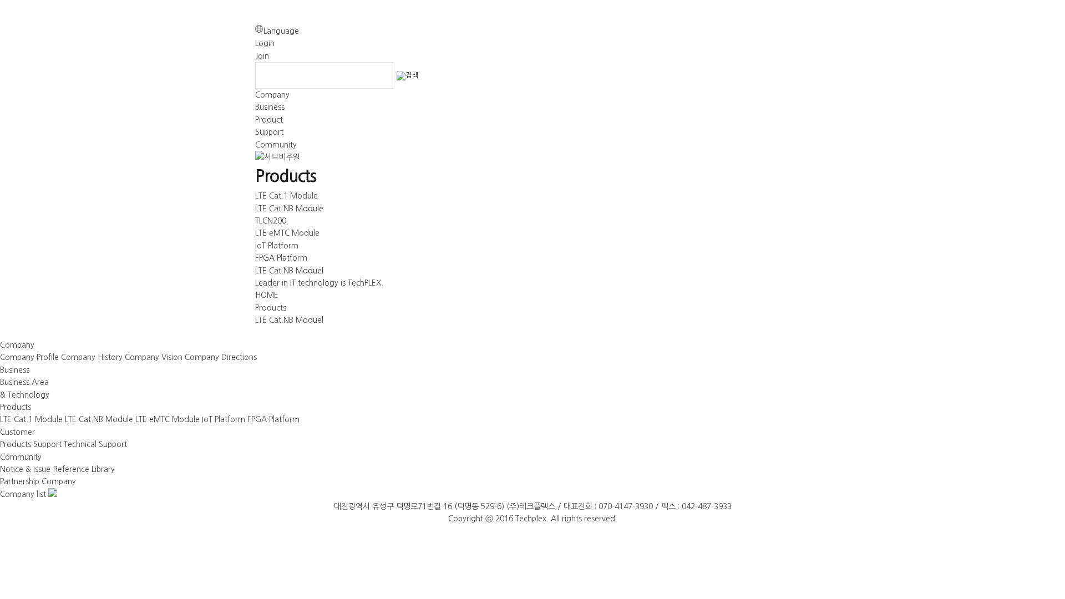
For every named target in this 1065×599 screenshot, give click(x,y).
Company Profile (29, 357)
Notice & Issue (25, 469)
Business (270, 107)
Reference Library (84, 469)
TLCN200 (270, 221)
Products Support (31, 444)
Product (269, 120)
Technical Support (95, 444)
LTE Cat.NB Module (289, 208)
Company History (92, 357)
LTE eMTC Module (287, 233)
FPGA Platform (281, 258)
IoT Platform (276, 246)
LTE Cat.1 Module (286, 196)
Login (265, 43)
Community (276, 145)
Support (269, 132)
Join (262, 56)
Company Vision (153, 357)
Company (272, 95)
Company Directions (221, 357)
